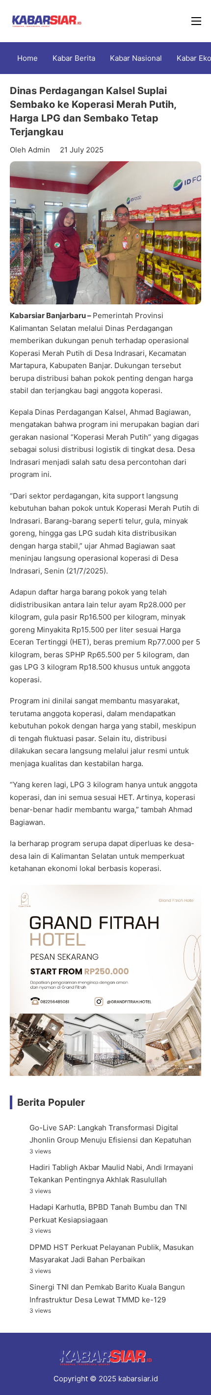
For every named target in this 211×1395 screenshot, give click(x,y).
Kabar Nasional (136, 58)
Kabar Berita (74, 58)
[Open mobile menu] (196, 21)
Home (27, 58)
